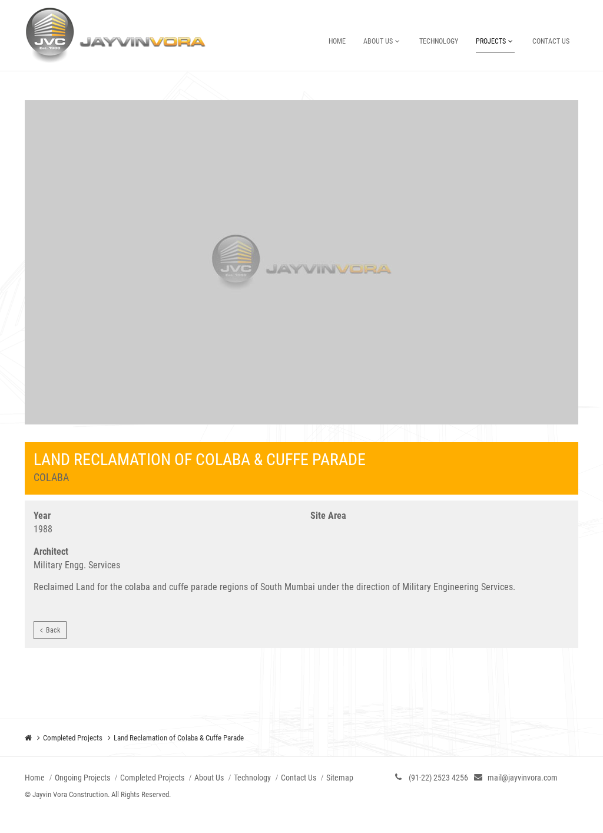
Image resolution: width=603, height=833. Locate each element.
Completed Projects (72, 737)
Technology (438, 41)
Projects (491, 41)
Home (337, 41)
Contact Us (550, 41)
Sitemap (339, 777)
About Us (378, 41)
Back (51, 630)
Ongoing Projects (82, 777)
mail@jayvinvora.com (523, 777)
